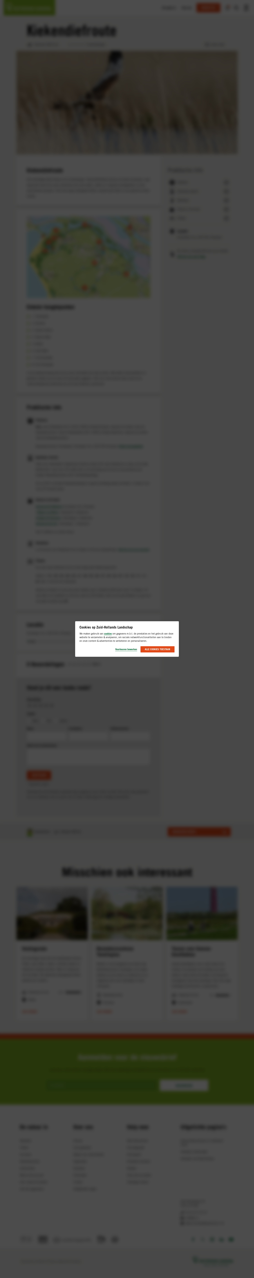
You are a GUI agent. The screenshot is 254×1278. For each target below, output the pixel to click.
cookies (108, 633)
